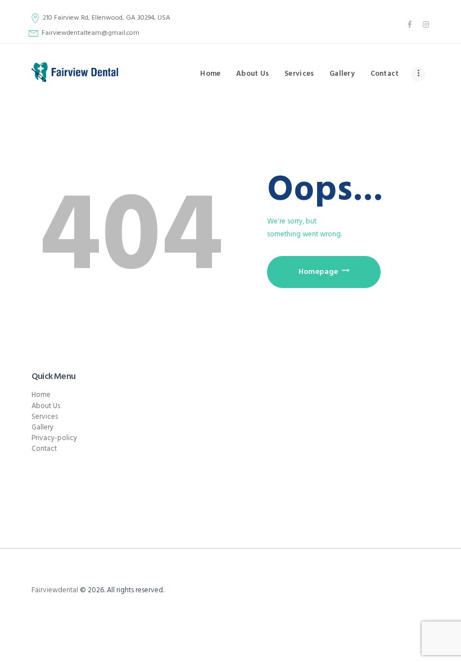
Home (41, 395)
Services (44, 417)
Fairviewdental (54, 590)
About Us (45, 406)
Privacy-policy (54, 438)
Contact (44, 449)
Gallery (42, 427)
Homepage (318, 272)
